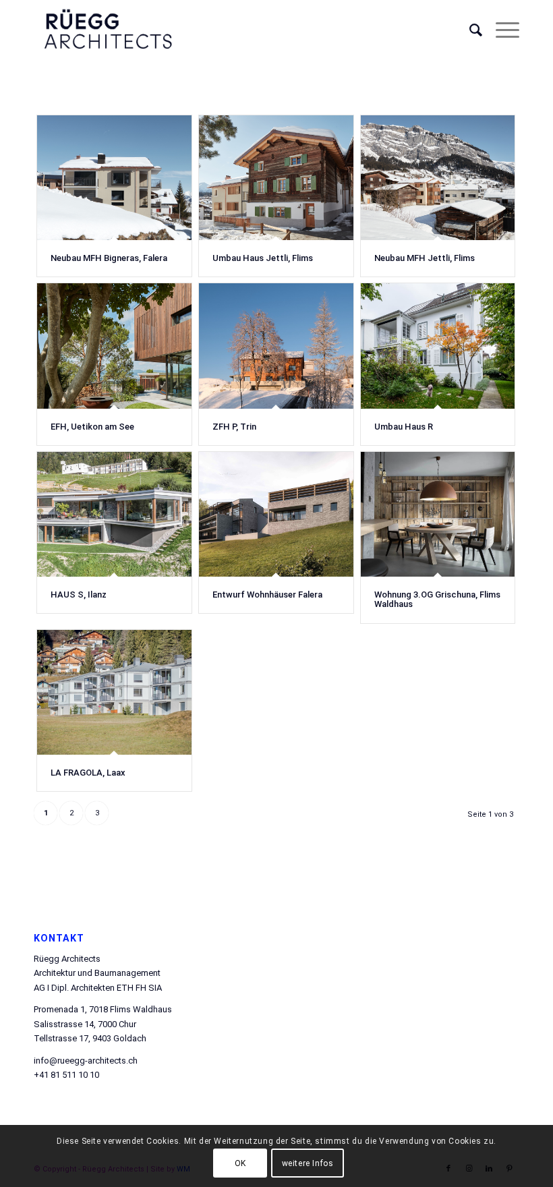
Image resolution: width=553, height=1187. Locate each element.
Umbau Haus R (403, 427)
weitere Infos (308, 1163)
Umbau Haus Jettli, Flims (262, 258)
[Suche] (469, 30)
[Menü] (500, 30)
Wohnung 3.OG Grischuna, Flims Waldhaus (437, 599)
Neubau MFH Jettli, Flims (424, 258)
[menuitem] (469, 30)
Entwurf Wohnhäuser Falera (267, 594)
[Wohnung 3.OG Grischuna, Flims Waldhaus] (438, 514)
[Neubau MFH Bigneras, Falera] (114, 177)
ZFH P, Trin (234, 427)
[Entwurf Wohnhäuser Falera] (276, 514)
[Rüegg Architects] (107, 30)
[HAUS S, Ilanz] (114, 514)
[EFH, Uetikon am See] (114, 345)
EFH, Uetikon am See (92, 427)
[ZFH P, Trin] (276, 345)
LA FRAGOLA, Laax (88, 773)
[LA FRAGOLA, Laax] (114, 692)
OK (240, 1163)
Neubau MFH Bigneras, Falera (109, 258)
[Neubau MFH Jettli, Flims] (438, 177)
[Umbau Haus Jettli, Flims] (276, 177)
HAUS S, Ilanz (79, 594)
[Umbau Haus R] (438, 345)
